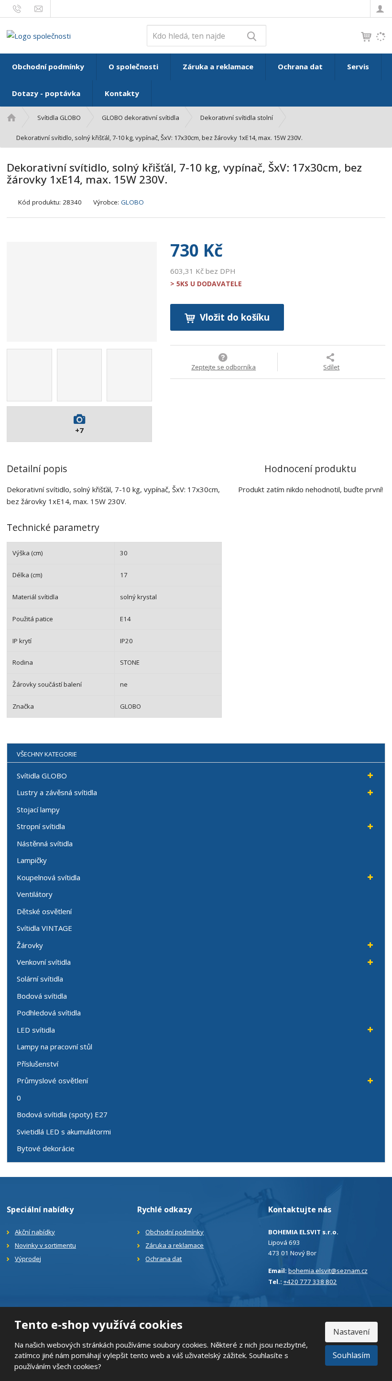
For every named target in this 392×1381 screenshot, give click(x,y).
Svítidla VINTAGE (44, 928)
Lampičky (32, 860)
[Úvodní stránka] (39, 35)
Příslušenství (37, 1063)
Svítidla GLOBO (42, 775)
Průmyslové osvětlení (52, 1080)
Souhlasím (351, 1355)
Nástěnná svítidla (45, 843)
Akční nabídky (35, 1232)
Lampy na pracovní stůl (54, 1046)
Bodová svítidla (42, 996)
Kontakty (122, 93)
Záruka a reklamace (218, 66)
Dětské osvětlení (44, 911)
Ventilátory (35, 894)
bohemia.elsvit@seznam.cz (328, 1270)
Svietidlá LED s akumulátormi (64, 1131)
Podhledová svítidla (49, 1012)
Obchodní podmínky (48, 66)
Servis (358, 66)
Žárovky (30, 945)
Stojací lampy (38, 809)
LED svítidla (36, 1030)
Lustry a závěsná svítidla (57, 792)
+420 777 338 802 (310, 1281)
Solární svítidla (40, 978)
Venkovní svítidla (44, 962)
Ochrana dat (300, 66)
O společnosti (133, 66)
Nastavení (351, 1332)
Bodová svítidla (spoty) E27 (62, 1114)
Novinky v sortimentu (45, 1245)
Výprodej (28, 1258)
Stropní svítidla (41, 826)
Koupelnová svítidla (48, 877)
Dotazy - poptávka (46, 93)
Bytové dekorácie (46, 1148)
